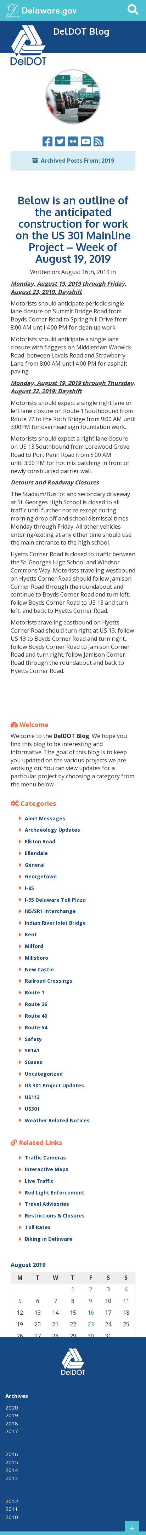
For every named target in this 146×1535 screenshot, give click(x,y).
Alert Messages (45, 818)
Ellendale (36, 853)
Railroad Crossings (48, 980)
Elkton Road (40, 841)
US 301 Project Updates (54, 1085)
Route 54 (36, 1027)
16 (91, 1312)
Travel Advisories (47, 1203)
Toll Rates (38, 1227)
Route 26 (36, 1004)
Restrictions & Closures (55, 1215)
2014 (11, 1469)
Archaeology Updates (52, 829)
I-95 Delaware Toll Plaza (55, 899)
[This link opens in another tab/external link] (12, 10)
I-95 (29, 888)
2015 (11, 1462)
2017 (11, 1431)
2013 (11, 1478)
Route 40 (36, 1015)
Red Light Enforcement (54, 1192)
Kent (31, 934)
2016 (11, 1454)
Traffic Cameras (45, 1157)
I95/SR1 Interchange (50, 911)
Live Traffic (39, 1181)
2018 (11, 1423)
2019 (11, 1415)
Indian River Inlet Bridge (55, 922)
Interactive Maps (46, 1169)
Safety (33, 1039)
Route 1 (34, 992)
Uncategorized (44, 1073)
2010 (11, 1517)
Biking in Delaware (48, 1238)
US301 (32, 1108)
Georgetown (41, 876)
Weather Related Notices (57, 1120)
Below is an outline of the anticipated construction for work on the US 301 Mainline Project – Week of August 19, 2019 (73, 229)
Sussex (34, 1062)
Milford (34, 946)
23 (91, 1324)
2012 (11, 1501)
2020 (11, 1407)
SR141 (32, 1050)
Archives (16, 1395)
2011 (11, 1508)
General (35, 864)
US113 (32, 1097)
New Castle (39, 969)
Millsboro (36, 957)
